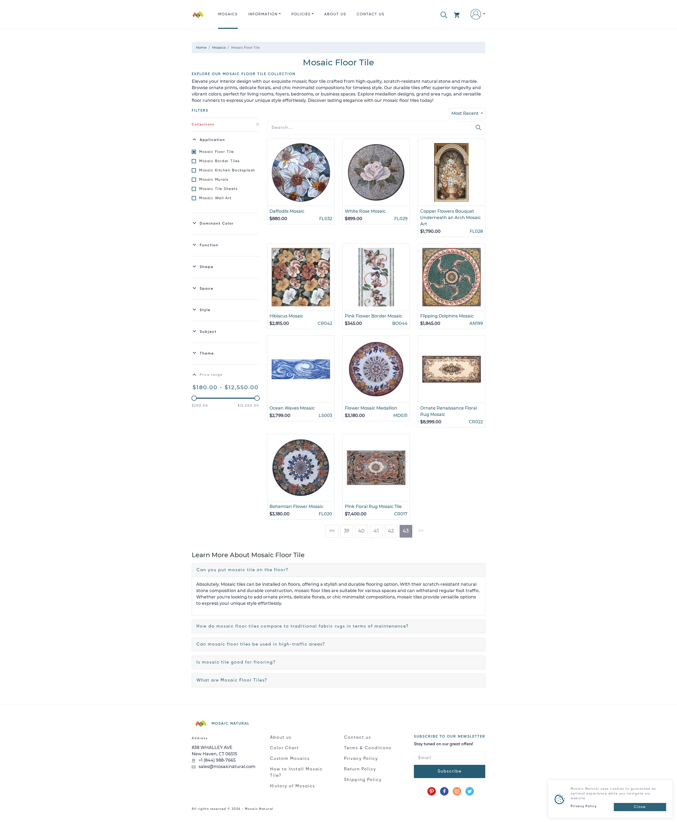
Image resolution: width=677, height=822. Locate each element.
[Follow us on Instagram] (457, 791)
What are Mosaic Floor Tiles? (231, 680)
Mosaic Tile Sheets (218, 189)
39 (346, 531)
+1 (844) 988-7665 (217, 760)
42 (391, 531)
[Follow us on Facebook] (444, 791)
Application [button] (212, 140)
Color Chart (284, 748)
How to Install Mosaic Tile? (296, 772)
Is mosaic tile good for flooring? (236, 662)
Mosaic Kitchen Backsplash (227, 170)
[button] (444, 14)
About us (335, 14)
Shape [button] (206, 267)
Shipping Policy (363, 780)
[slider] (194, 398)
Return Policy (360, 769)
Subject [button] (208, 332)
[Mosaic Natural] (198, 18)
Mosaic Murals (213, 179)
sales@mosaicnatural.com (226, 766)
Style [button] (205, 310)
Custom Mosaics (290, 759)
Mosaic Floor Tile (216, 152)
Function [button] (209, 245)
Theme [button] (207, 353)
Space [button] (206, 288)
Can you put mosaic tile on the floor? (242, 570)
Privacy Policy (361, 759)
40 (361, 531)
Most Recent (465, 113)
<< (332, 531)
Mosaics (228, 14)
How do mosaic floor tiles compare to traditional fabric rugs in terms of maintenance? (302, 626)
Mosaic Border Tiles (219, 161)
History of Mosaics (292, 786)
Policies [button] (301, 14)
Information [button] (263, 14)
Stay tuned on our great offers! (443, 744)
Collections (203, 124)
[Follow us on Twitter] (469, 791)
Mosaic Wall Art (215, 198)
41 (376, 531)
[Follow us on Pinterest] (431, 791)
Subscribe (449, 771)
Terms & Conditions (367, 748)
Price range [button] (211, 374)
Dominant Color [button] (217, 223)
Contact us (371, 14)
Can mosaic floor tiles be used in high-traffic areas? (260, 644)
